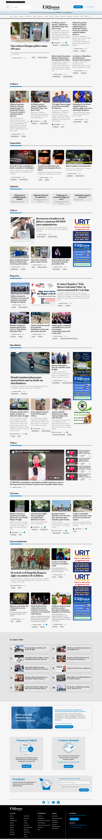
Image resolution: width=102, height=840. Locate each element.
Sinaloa (47, 179)
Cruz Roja (68, 305)
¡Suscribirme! (26, 766)
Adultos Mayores (15, 136)
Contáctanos (41, 818)
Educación (76, 16)
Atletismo (60, 305)
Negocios (26, 829)
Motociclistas (15, 393)
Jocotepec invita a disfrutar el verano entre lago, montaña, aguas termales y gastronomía (61, 517)
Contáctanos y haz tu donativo (64, 726)
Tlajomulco (83, 73)
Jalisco (15, 16)
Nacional (21, 16)
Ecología (57, 16)
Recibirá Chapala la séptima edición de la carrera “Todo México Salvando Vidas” (18, 328)
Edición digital (41, 822)
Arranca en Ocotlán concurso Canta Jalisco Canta (60, 564)
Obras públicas (56, 382)
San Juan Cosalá (64, 45)
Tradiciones (55, 126)
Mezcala (40, 336)
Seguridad (69, 16)
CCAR (19, 587)
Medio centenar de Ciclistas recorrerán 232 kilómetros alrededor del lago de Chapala (20, 299)
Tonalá (40, 179)
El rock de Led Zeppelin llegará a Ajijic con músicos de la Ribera (28, 574)
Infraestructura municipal (59, 434)
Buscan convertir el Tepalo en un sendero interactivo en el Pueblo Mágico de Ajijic (19, 517)
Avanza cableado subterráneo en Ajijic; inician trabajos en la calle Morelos (60, 415)
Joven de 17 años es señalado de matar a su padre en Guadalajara (22, 167)
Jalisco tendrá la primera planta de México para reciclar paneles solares (61, 58)
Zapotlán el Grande (67, 76)
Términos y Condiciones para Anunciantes (56, 826)
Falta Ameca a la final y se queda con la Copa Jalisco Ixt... (78, 648)
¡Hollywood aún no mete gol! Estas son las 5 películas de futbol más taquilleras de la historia (61, 609)
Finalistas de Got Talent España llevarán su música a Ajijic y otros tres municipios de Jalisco (82, 107)
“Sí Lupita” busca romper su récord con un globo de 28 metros (61, 106)
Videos (13, 442)
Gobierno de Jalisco (42, 57)
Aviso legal (54, 816)
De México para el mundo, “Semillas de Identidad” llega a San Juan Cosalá (60, 25)
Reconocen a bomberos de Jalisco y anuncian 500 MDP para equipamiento (50, 221)
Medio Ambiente (56, 76)
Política (86, 16)
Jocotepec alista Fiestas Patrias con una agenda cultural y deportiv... (36, 678)
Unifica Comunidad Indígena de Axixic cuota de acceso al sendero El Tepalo (82, 517)
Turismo (51, 16)
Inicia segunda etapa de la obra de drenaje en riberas (40, 414)
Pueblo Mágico (43, 529)
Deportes (40, 16)
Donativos (40, 827)
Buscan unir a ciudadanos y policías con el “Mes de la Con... (78, 687)
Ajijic (63, 126)
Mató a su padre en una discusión (78, 166)
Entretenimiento (77, 121)
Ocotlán (60, 577)
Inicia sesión (91, 6)
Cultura (46, 16)
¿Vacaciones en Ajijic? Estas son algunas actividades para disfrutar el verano (39, 517)
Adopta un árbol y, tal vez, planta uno (79, 668)
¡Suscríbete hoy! (68, 12)
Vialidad (69, 434)
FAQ (39, 829)
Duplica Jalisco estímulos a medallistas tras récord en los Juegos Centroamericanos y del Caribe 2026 (61, 329)
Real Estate (27, 832)
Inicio (11, 16)
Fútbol (61, 626)
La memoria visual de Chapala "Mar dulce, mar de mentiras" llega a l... (36, 687)
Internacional (28, 16)
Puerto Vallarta (56, 269)
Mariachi (42, 626)
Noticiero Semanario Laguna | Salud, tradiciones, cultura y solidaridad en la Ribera (84, 476)
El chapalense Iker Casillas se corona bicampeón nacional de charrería (37, 658)
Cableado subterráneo (68, 382)
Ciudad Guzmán (14, 269)
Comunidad (13, 534)
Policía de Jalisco (23, 179)
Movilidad (63, 16)
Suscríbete (78, 6)
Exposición (55, 45)
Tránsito (13, 436)
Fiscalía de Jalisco (80, 175)
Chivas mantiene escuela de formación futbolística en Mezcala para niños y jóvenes (40, 328)
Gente (25, 834)
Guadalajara (13, 179)
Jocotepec (18, 621)
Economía (26, 825)
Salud (81, 16)
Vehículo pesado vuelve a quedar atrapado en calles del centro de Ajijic (19, 414)
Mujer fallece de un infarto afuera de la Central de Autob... (79, 678)
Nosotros (40, 816)
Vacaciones (34, 529)
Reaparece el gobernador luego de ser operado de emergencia (78, 658)
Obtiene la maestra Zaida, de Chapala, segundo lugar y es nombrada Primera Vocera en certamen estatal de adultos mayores (80, 28)
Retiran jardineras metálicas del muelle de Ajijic (35, 648)
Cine (12, 621)
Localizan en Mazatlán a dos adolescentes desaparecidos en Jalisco (81, 58)
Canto (54, 577)
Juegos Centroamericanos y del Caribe (69, 338)
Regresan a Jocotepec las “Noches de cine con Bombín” (19, 608)
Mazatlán (76, 73)
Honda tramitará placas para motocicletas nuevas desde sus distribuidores (27, 380)
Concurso (76, 50)
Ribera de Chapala (23, 307)
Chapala (83, 50)
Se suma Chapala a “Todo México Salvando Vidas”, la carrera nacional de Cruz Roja (73, 287)
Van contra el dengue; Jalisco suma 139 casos (39, 261)
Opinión (35, 16)
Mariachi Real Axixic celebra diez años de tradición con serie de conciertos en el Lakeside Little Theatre (40, 610)
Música (86, 121)
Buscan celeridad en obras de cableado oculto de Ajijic (61, 367)
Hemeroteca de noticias (44, 825)
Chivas (33, 336)
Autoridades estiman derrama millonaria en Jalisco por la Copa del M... (36, 668)
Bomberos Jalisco (41, 236)
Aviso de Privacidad (57, 818)
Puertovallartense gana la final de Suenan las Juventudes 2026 (61, 262)
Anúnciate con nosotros (44, 820)
